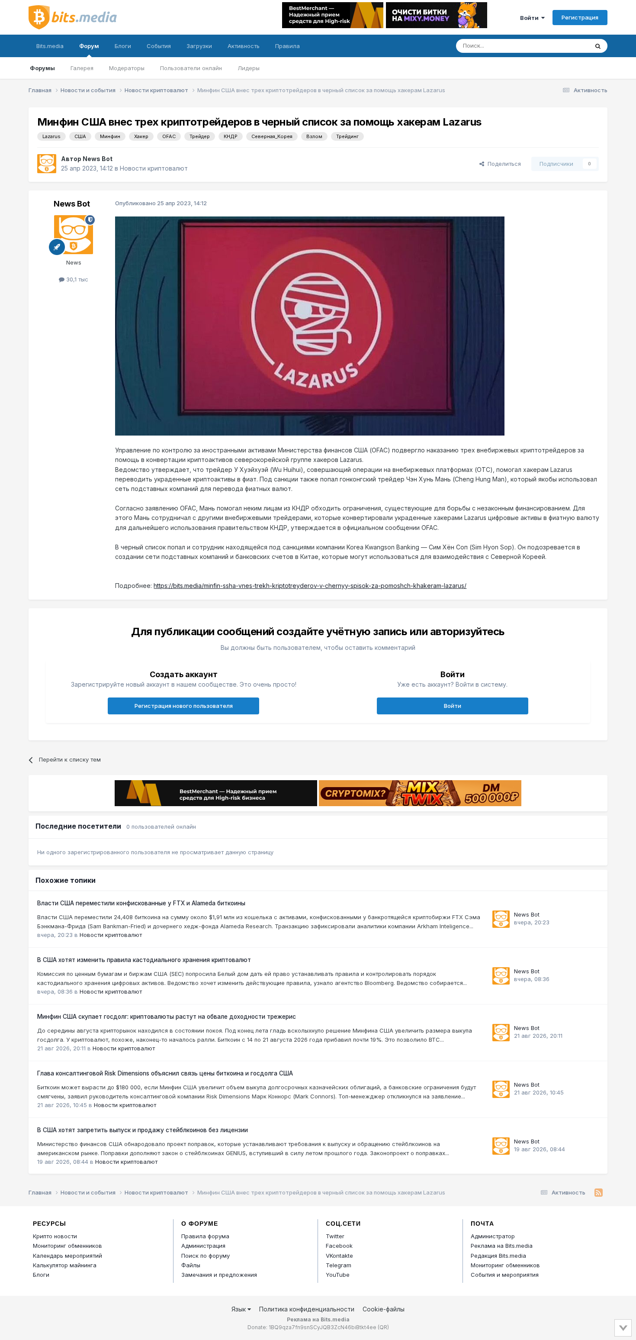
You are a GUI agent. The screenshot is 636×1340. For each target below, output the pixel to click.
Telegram (338, 1265)
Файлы (190, 1265)
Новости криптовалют (154, 168)
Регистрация (580, 17)
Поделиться (502, 163)
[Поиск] (597, 46)
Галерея (82, 68)
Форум (89, 45)
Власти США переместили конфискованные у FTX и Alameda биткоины (141, 903)
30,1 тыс (76, 279)
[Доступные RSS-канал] (598, 1193)
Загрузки (199, 45)
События (159, 45)
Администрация (203, 1245)
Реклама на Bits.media (502, 1245)
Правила (287, 45)
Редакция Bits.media (498, 1255)
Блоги (123, 45)
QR (383, 1327)
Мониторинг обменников (67, 1245)
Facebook (339, 1245)
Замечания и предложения (219, 1274)
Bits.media (50, 45)
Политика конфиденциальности (306, 1309)
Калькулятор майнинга (64, 1265)
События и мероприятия (505, 1274)
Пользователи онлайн (191, 68)
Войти (530, 17)
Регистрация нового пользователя (184, 705)
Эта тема (564, 45)
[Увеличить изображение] (309, 325)
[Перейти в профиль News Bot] (46, 163)
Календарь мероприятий (67, 1255)
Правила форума (205, 1236)
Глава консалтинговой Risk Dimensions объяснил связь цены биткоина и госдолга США (165, 1073)
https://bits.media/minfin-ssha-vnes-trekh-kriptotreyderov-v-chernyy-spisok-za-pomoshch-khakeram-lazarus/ (310, 585)
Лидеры (249, 68)
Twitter (335, 1236)
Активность (244, 45)
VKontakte (339, 1255)
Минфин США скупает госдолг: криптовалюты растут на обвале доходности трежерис (166, 1016)
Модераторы (127, 68)
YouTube (338, 1274)
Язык (239, 1309)
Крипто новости (55, 1236)
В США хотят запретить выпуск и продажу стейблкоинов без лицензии (142, 1130)
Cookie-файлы (384, 1309)
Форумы (42, 68)
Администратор (493, 1236)
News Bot (97, 158)
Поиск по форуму (205, 1255)
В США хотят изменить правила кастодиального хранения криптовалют (144, 959)
